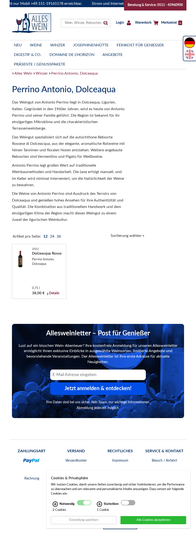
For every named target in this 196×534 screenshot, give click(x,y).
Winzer (57, 45)
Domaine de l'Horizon (71, 55)
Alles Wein (23, 73)
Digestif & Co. (27, 55)
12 (46, 236)
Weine (36, 45)
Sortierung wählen (126, 236)
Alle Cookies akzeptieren (153, 519)
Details (54, 293)
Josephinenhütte (91, 45)
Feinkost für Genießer (140, 45)
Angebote (113, 55)
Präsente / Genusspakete (39, 64)
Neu (18, 45)
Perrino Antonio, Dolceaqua (74, 73)
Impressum (120, 460)
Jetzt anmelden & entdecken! (98, 388)
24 (52, 236)
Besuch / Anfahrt (164, 460)
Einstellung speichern (83, 519)
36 (59, 236)
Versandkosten (76, 460)
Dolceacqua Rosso (47, 253)
